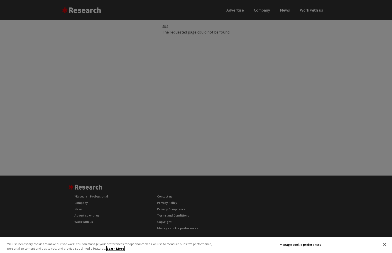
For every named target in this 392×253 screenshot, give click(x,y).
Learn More (115, 248)
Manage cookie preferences (300, 245)
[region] (196, 245)
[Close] (385, 245)
